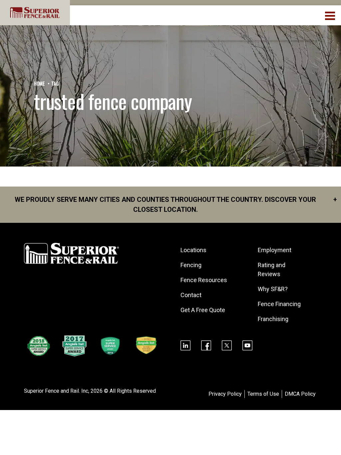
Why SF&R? (273, 288)
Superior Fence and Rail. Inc (56, 391)
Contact (190, 294)
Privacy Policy (225, 394)
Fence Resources (203, 279)
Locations (193, 249)
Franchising (273, 318)
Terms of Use (263, 394)
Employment (274, 249)
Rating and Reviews (271, 269)
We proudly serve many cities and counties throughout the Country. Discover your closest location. (176, 205)
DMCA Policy (300, 394)
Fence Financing (279, 303)
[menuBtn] (330, 15)
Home (39, 83)
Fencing (190, 264)
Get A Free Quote (202, 309)
